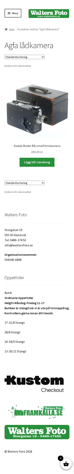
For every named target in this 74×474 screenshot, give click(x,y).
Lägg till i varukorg (37, 162)
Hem (11, 29)
